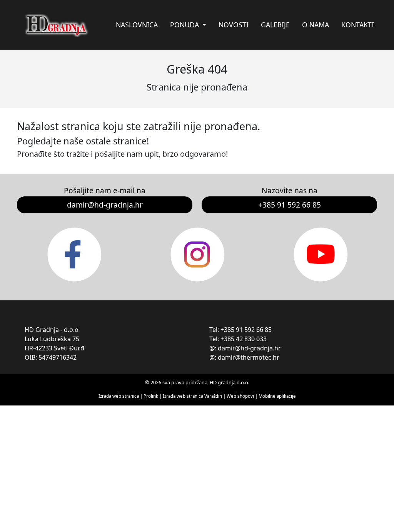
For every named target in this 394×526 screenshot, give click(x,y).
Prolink (151, 396)
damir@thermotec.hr (248, 357)
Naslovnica (137, 24)
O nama (315, 24)
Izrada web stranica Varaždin (192, 396)
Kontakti (357, 24)
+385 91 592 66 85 (289, 204)
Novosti (234, 24)
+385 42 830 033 (243, 339)
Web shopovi (240, 396)
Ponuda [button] (185, 24)
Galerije (275, 24)
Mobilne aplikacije (277, 396)
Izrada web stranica (118, 396)
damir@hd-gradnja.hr (105, 204)
